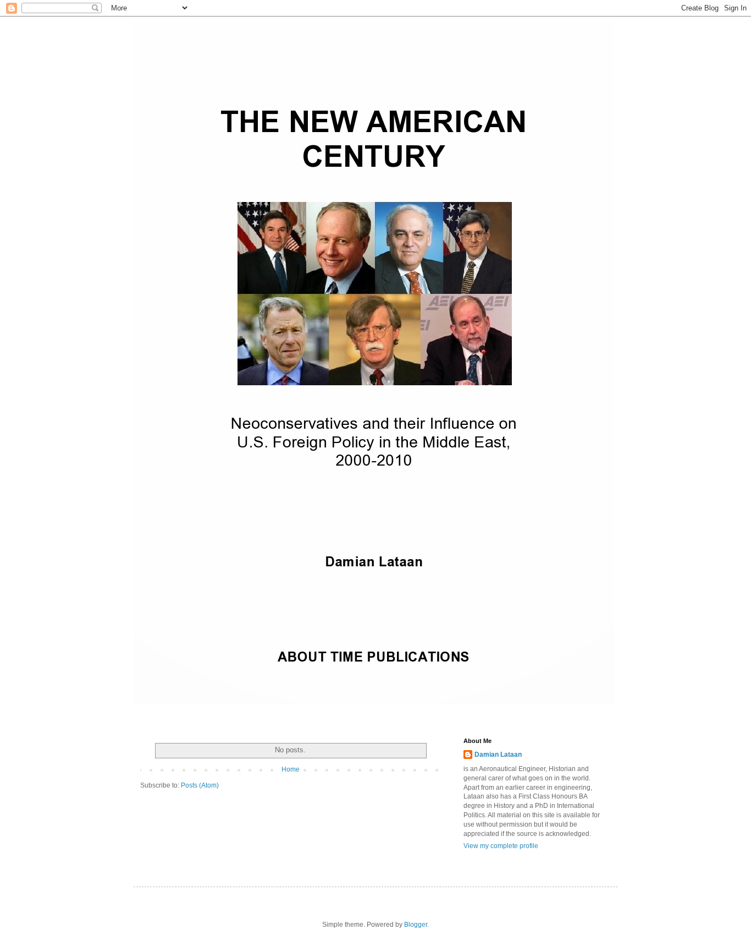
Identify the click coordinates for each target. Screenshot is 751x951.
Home (290, 769)
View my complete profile (500, 846)
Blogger (415, 924)
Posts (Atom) (200, 785)
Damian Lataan (498, 754)
